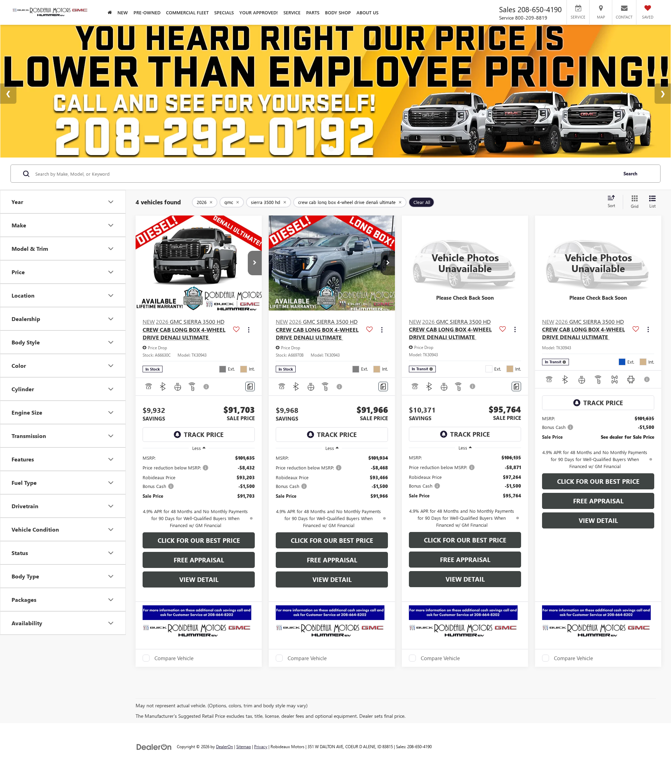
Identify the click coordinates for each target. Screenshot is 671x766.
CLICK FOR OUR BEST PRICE (199, 540)
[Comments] (250, 386)
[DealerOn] (154, 746)
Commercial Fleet (187, 12)
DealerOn (224, 746)
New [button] (122, 12)
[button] (255, 263)
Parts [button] (312, 12)
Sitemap (243, 746)
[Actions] (249, 329)
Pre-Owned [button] (147, 12)
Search (630, 173)
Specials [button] (224, 12)
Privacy (260, 746)
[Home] (110, 12)
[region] (199, 491)
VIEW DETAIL (198, 579)
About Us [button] (367, 12)
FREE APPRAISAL (199, 560)
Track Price (204, 434)
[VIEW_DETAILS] (465, 263)
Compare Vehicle (174, 658)
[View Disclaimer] (206, 386)
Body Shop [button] (338, 12)
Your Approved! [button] (258, 12)
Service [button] (292, 12)
